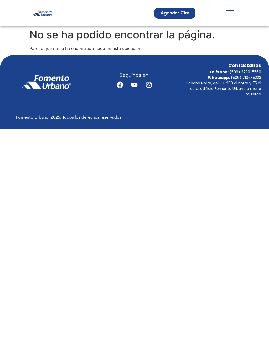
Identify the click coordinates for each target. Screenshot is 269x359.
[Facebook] (120, 84)
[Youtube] (134, 84)
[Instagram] (149, 84)
